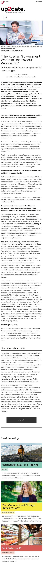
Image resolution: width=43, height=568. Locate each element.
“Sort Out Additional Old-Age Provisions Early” (18, 506)
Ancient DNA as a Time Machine (20, 465)
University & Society (21, 74)
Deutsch (39, 2)
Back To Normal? (11, 548)
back (5, 17)
